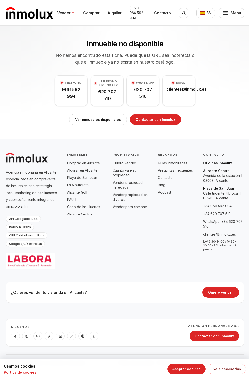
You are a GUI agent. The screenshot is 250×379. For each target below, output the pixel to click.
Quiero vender (124, 163)
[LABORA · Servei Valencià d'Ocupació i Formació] (30, 261)
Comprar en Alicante (83, 163)
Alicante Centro (79, 214)
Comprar (91, 12)
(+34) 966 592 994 (136, 13)
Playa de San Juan (82, 177)
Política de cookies (20, 372)
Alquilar (114, 12)
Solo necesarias (227, 369)
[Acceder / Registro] (183, 13)
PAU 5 (72, 199)
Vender (64, 12)
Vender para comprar (130, 207)
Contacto (162, 12)
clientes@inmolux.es (219, 234)
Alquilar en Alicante (82, 170)
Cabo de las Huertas (83, 207)
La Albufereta (78, 185)
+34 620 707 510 (217, 214)
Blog (161, 185)
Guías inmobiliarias (172, 163)
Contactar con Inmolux (155, 119)
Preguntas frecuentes (175, 170)
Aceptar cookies (186, 369)
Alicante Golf (77, 192)
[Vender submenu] (73, 12)
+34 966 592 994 (217, 206)
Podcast (164, 192)
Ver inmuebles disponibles (98, 119)
